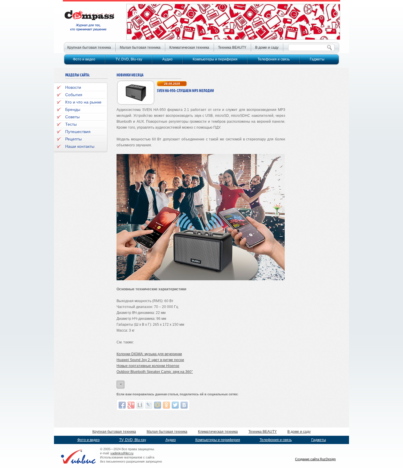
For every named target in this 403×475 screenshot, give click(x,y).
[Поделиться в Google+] (131, 405)
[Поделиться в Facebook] (122, 405)
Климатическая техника (189, 47)
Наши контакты (79, 146)
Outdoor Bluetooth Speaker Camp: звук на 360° (155, 372)
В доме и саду (267, 47)
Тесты (71, 124)
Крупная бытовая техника (89, 47)
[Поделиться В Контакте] (184, 405)
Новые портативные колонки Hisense (148, 366)
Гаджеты (317, 59)
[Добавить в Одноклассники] (166, 405)
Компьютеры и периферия (215, 59)
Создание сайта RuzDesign (315, 459)
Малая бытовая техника (140, 47)
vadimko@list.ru (121, 453)
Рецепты (73, 139)
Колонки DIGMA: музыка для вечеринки (149, 354)
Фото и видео (84, 59)
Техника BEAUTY (232, 47)
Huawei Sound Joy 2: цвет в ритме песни (150, 360)
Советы (72, 116)
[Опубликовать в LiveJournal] (148, 405)
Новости (73, 87)
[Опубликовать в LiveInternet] (139, 405)
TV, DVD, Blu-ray (128, 59)
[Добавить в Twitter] (175, 405)
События (73, 94)
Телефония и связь (274, 59)
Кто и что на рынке (83, 102)
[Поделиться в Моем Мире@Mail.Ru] (157, 405)
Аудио (167, 59)
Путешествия (78, 131)
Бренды (72, 109)
